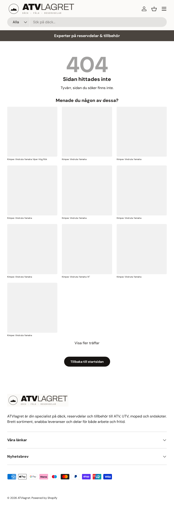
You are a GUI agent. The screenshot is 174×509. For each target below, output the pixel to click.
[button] (154, 9)
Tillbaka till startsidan (87, 362)
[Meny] (164, 9)
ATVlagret (24, 498)
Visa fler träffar (87, 343)
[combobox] (87, 22)
